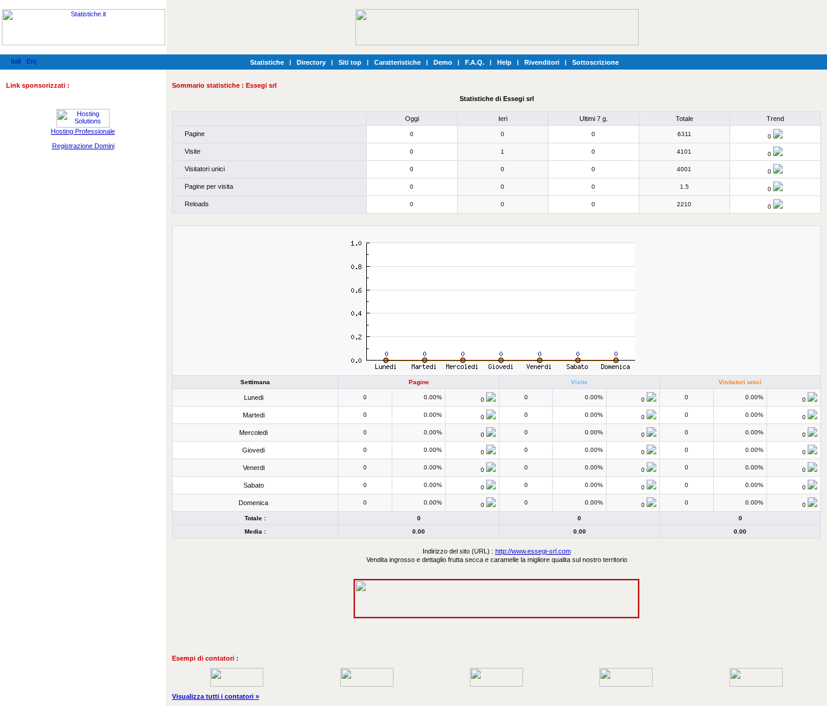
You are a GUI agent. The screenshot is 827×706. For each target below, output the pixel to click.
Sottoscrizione (595, 62)
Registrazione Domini (83, 145)
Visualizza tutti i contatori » (215, 696)
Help (504, 62)
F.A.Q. (474, 62)
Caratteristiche (397, 62)
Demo (442, 62)
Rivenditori (541, 62)
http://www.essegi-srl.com (533, 551)
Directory (311, 62)
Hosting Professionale (83, 131)
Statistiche (267, 62)
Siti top (349, 62)
